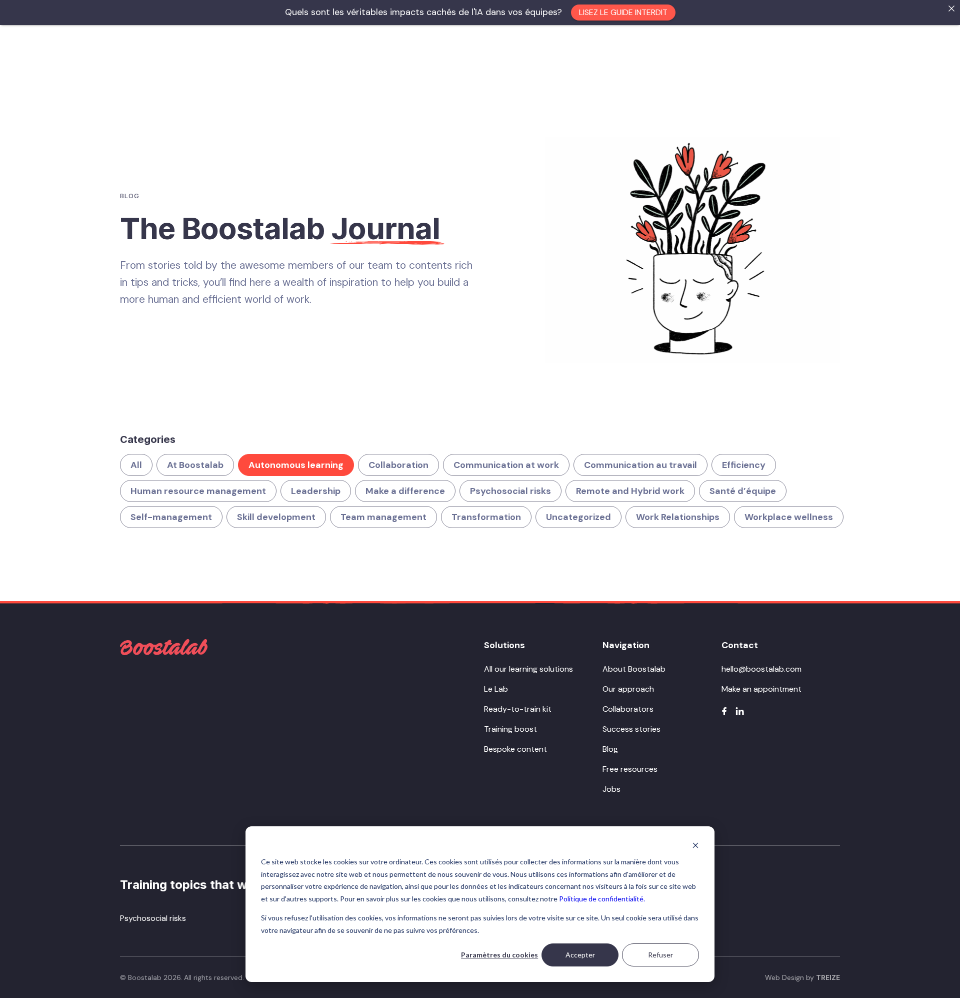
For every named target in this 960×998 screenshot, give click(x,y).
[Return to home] (164, 647)
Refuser (660, 954)
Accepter (580, 954)
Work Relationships (678, 517)
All (136, 465)
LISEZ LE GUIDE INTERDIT (623, 12)
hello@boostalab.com (762, 669)
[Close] (951, 8)
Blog (610, 749)
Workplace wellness (788, 517)
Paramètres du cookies (499, 954)
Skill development (276, 517)
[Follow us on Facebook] (724, 711)
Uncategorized (578, 517)
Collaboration (398, 465)
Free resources (630, 769)
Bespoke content (515, 749)
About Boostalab (634, 669)
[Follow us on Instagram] (739, 711)
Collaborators (628, 709)
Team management (383, 517)
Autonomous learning (296, 465)
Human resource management (198, 491)
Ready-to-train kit (518, 709)
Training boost (510, 729)
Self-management (171, 517)
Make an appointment (762, 689)
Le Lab (496, 689)
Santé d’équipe (743, 491)
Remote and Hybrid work (630, 491)
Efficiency (744, 465)
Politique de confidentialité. (602, 898)
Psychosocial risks (510, 491)
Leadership (315, 491)
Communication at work (506, 465)
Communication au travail (640, 465)
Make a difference (405, 491)
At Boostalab (195, 465)
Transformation (486, 517)
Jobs (611, 789)
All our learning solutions (528, 669)
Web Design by (802, 977)
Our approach (628, 689)
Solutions (504, 645)
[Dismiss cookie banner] (695, 845)
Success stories (631, 729)
